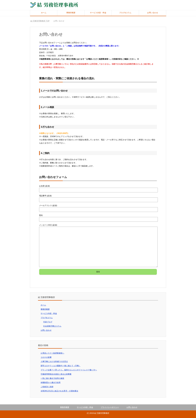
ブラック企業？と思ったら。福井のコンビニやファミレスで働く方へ (69, 370)
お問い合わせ (152, 13)
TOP (40, 21)
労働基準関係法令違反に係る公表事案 (56, 374)
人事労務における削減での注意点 (54, 361)
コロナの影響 (46, 357)
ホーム (43, 13)
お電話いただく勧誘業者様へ (52, 353)
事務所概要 (70, 13)
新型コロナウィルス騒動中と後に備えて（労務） (61, 366)
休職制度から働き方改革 (51, 382)
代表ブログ (47, 322)
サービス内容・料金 (98, 13)
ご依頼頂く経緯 (47, 387)
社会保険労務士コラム (52, 326)
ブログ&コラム (125, 13)
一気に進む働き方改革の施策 (52, 378)
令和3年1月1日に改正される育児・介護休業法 (59, 391)
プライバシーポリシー (110, 407)
